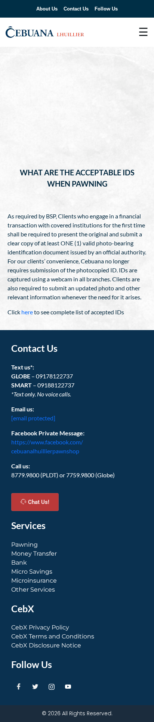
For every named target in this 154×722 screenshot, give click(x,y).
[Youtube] (68, 686)
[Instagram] (51, 686)
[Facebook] (18, 686)
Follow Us (106, 9)
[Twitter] (35, 686)
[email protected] (33, 418)
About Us (47, 9)
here (27, 311)
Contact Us (76, 9)
